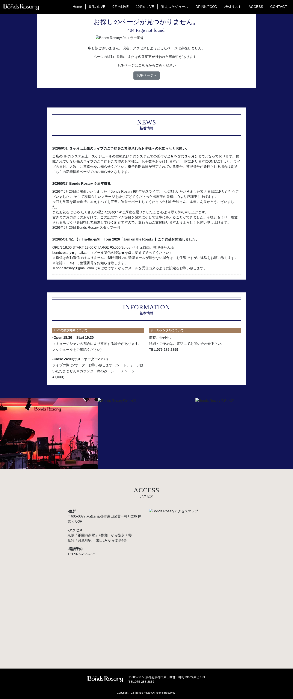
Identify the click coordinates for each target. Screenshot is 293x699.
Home (77, 7)
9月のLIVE (120, 7)
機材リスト (233, 7)
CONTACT (278, 7)
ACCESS (256, 7)
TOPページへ (146, 75)
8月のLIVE (97, 7)
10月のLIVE (145, 7)
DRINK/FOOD (206, 7)
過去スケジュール (175, 7)
